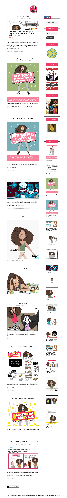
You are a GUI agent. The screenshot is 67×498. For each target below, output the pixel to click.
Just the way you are (50, 244)
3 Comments (28, 179)
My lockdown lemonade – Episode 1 (23, 346)
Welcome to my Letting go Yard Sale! (23, 59)
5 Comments (28, 217)
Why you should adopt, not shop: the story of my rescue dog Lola (51, 229)
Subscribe (50, 37)
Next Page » (16, 486)
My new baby (23, 303)
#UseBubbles (49, 160)
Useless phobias (49, 312)
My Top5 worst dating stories (23, 118)
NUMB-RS (23, 178)
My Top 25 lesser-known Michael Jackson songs (51, 340)
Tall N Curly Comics (33, 9)
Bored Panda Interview (23, 16)
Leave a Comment (28, 18)
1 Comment (28, 305)
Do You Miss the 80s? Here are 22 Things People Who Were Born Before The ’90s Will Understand (51, 370)
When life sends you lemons (50, 427)
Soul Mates (23, 268)
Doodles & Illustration (16, 208)
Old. (23, 216)
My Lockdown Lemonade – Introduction (23, 398)
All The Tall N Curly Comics (17, 51)
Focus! (47, 260)
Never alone (49, 326)
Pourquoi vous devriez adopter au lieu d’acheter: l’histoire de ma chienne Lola (51, 354)
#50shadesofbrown (50, 284)
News (23, 51)
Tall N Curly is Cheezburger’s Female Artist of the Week (23, 442)
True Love (48, 299)
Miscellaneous (23, 208)
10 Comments (28, 399)
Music (27, 208)
